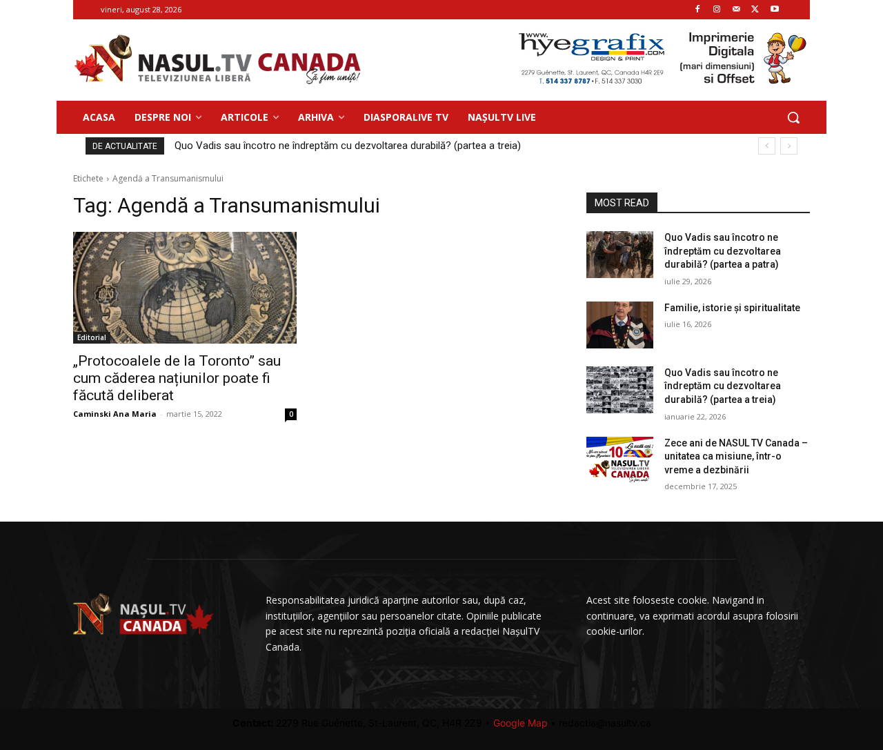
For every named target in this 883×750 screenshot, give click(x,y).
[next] (788, 146)
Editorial (91, 337)
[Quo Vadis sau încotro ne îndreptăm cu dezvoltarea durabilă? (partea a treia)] (619, 389)
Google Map (520, 723)
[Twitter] (755, 10)
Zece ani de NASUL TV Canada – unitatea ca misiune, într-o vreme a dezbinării (736, 456)
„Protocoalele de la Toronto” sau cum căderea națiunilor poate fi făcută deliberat (177, 378)
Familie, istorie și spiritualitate (732, 307)
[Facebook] (698, 10)
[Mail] (736, 10)
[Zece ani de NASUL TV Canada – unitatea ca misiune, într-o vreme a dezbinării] (619, 460)
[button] (793, 117)
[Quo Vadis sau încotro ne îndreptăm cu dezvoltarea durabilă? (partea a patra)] (619, 254)
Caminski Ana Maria (115, 413)
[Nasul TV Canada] (218, 59)
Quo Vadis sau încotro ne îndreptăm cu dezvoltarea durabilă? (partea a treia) (348, 145)
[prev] (766, 146)
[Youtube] (774, 10)
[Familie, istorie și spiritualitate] (619, 325)
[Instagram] (717, 10)
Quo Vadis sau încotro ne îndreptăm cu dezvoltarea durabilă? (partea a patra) (722, 251)
